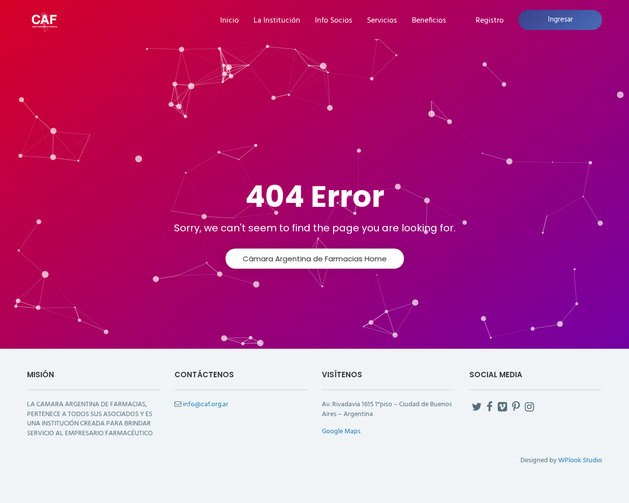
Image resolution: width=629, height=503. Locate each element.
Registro (490, 21)
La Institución (277, 21)
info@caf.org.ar (206, 404)
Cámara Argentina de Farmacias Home (315, 258)
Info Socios (333, 21)
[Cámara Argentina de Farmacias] (44, 20)
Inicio (229, 21)
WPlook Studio (580, 460)
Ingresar (560, 20)
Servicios (382, 21)
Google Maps (341, 431)
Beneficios (429, 21)
